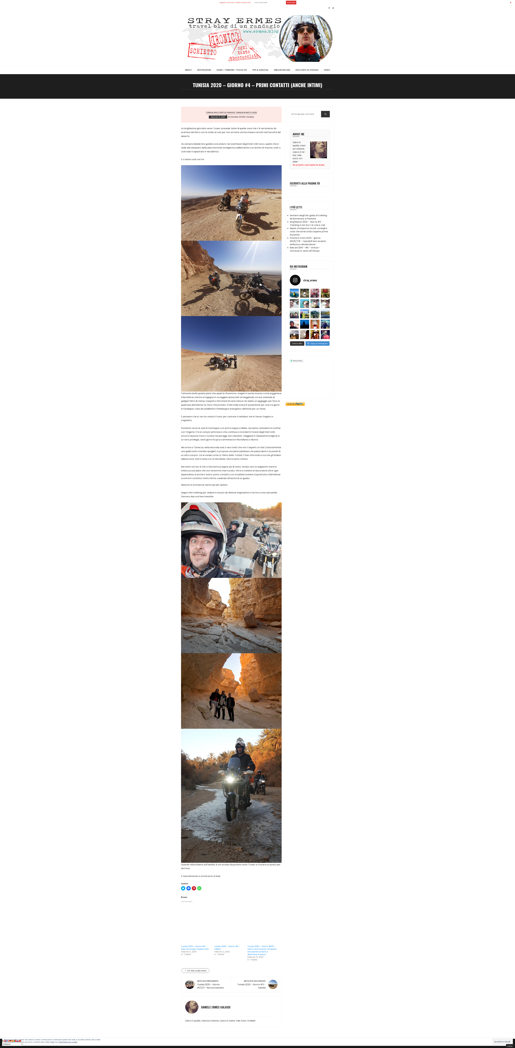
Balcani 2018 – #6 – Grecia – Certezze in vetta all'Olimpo (305, 249)
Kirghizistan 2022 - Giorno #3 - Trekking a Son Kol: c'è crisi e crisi (307, 223)
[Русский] (17, 1040)
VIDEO (327, 70)
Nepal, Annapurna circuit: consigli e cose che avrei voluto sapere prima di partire (309, 231)
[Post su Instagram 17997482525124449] (294, 303)
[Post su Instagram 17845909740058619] (304, 303)
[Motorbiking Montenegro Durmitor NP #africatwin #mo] (314, 313)
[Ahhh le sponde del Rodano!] (294, 324)
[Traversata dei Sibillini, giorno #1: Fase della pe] (325, 334)
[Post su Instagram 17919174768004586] (304, 293)
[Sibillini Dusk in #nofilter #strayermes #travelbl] (304, 324)
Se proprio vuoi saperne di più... (309, 164)
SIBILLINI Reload (282, 70)
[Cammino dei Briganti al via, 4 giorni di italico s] (304, 313)
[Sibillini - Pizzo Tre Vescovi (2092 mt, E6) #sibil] (325, 324)
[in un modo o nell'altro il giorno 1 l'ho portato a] (314, 293)
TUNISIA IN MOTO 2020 (246, 112)
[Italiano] (3, 1040)
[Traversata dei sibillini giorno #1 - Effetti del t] (294, 334)
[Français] (8, 1040)
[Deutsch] (10, 1040)
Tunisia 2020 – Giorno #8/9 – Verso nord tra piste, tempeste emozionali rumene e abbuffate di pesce (262, 950)
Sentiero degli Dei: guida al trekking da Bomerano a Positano (308, 217)
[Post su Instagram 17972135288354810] (314, 303)
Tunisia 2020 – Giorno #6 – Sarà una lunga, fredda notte (195, 947)
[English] (5, 1040)
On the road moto (196, 970)
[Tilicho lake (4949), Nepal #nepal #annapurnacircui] (294, 293)
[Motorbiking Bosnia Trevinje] (325, 313)
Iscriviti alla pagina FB (305, 183)
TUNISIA (209, 112)
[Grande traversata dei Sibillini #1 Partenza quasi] (314, 334)
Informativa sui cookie (68, 1042)
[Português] (15, 1040)
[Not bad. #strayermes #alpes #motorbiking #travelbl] (314, 324)
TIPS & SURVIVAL (260, 70)
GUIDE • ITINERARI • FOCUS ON (231, 70)
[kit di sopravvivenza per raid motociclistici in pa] (325, 293)
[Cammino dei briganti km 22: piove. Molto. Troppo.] (294, 313)
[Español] (13, 1040)
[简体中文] (20, 1040)
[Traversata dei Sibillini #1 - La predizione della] (304, 334)
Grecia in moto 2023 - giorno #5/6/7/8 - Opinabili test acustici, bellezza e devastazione (308, 241)
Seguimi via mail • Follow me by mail (235, 2)
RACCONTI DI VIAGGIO (307, 70)
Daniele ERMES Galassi (242, 116)
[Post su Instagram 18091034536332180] (325, 303)
